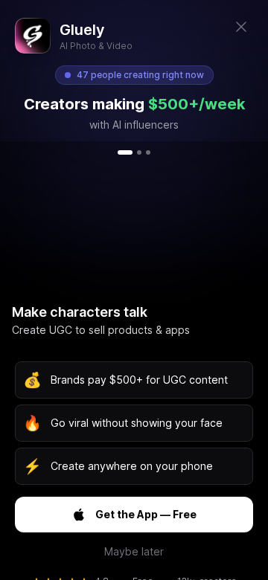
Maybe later (134, 551)
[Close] (241, 27)
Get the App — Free (146, 514)
